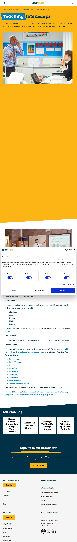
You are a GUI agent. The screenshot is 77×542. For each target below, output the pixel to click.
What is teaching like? (48, 488)
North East (13, 368)
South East (13, 374)
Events (43, 500)
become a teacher (14, 9)
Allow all (63, 290)
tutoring (11, 331)
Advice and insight (11, 480)
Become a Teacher (49, 480)
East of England (15, 362)
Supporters (6, 536)
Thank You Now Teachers (49, 504)
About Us (7, 513)
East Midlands (14, 359)
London (12, 365)
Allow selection (39, 290)
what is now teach (28, 9)
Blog (4, 504)
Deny (14, 290)
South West (13, 377)
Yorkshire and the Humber (19, 383)
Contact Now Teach (49, 513)
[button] (72, 3)
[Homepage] (38, 3)
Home (4, 9)
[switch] (29, 277)
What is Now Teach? (47, 496)
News (5, 500)
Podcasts (6, 495)
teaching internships (42, 9)
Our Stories (7, 491)
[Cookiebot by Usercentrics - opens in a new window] (66, 250)
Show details (66, 284)
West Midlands (15, 380)
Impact (5, 532)
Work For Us (7, 540)
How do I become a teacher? (50, 492)
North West (13, 371)
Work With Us (7, 528)
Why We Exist (7, 524)
